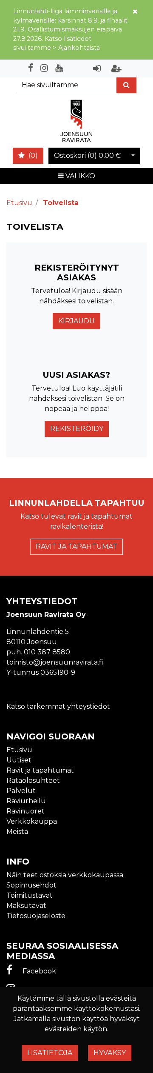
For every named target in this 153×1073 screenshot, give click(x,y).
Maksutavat (26, 906)
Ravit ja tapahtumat (76, 546)
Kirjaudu (76, 321)
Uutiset (18, 760)
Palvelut (21, 791)
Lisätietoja (49, 1053)
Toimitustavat (29, 895)
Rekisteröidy (76, 429)
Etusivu (19, 750)
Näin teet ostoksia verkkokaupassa (64, 875)
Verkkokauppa (31, 821)
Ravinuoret (25, 811)
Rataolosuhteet (33, 780)
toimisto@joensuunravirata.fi (54, 662)
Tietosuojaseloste (35, 916)
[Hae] (126, 85)
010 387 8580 (47, 652)
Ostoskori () (87, 155)
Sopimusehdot (31, 885)
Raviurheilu (26, 801)
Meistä (17, 832)
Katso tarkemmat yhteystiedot (58, 706)
